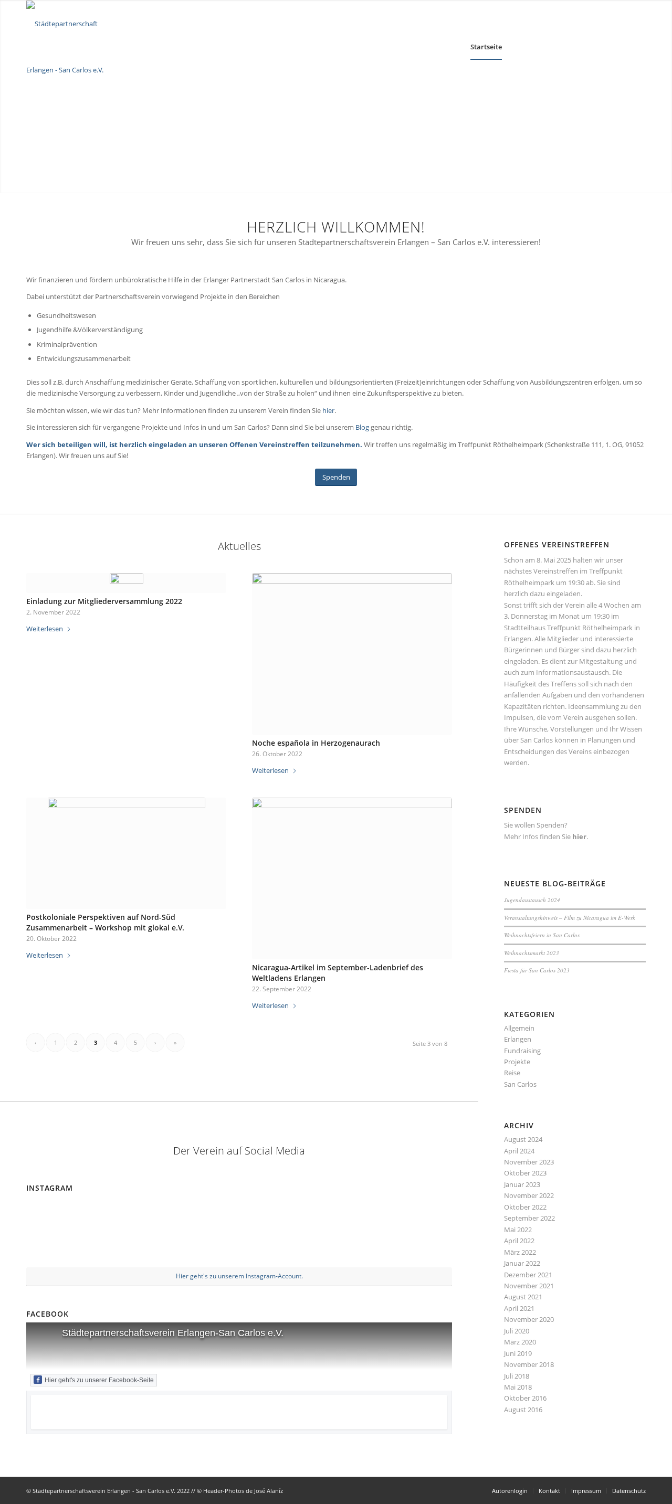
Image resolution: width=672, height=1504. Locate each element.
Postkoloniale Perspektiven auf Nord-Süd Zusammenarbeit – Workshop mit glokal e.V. (105, 922)
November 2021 (529, 1285)
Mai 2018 (518, 1387)
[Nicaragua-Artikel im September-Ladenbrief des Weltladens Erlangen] (352, 878)
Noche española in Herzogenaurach (316, 743)
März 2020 (520, 1342)
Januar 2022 (522, 1263)
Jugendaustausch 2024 (532, 900)
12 (373, 179)
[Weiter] (663, 96)
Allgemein (519, 1028)
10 (357, 179)
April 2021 (519, 1308)
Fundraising (522, 1050)
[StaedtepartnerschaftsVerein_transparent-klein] (73, 47)
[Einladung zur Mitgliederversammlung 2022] (126, 583)
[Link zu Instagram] (622, 47)
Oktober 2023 (525, 1173)
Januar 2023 (522, 1184)
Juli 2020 (516, 1331)
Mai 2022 (518, 1229)
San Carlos (520, 1084)
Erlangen (517, 1039)
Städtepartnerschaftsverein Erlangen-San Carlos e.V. (173, 1333)
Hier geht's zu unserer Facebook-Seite (99, 1380)
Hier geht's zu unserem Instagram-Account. (239, 1276)
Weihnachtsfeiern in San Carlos (542, 935)
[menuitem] (486, 47)
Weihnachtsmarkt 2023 (531, 953)
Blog (363, 427)
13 (382, 179)
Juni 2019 (518, 1353)
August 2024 (523, 1139)
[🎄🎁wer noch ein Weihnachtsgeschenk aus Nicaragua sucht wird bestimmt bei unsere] (203, 1232)
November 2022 (529, 1195)
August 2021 (523, 1296)
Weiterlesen (44, 628)
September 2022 (529, 1218)
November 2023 (529, 1162)
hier (328, 410)
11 (365, 179)
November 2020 (529, 1319)
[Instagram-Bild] (346, 1232)
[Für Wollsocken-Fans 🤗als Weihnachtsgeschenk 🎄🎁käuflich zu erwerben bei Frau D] (132, 1232)
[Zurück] (9, 96)
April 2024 (519, 1151)
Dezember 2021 (528, 1274)
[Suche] (582, 47)
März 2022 (520, 1252)
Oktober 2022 (525, 1207)
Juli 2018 (516, 1376)
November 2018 (529, 1364)
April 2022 (519, 1240)
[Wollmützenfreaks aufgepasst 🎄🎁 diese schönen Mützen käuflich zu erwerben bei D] (61, 1231)
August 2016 (523, 1409)
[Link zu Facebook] (638, 47)
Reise (512, 1072)
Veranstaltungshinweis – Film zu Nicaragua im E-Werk (569, 918)
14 (390, 179)
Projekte (517, 1061)
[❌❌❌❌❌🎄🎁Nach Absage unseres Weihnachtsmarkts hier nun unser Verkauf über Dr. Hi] (275, 1232)
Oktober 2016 (525, 1398)
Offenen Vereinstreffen (269, 444)
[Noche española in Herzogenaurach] (352, 654)
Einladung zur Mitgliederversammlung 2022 (104, 601)
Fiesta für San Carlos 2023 (537, 970)
